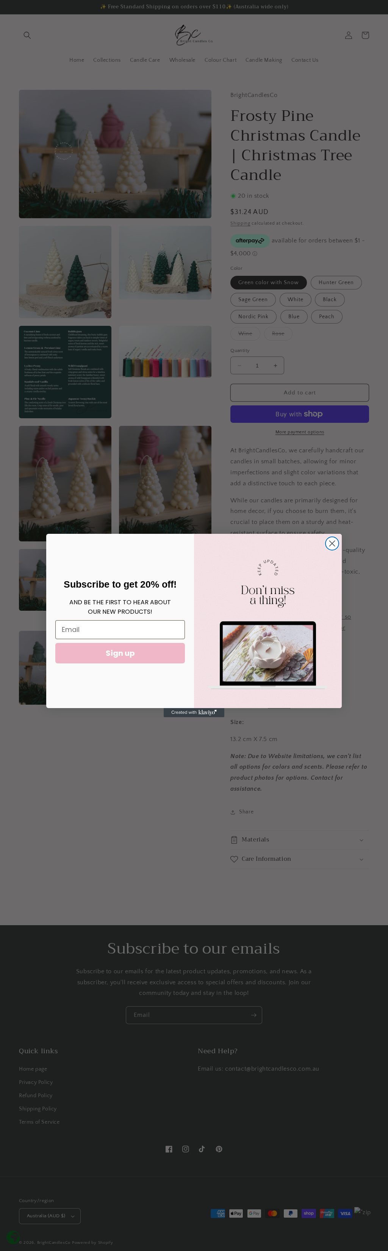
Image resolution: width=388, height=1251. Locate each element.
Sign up (120, 653)
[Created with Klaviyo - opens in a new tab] (194, 712)
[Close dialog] (332, 543)
